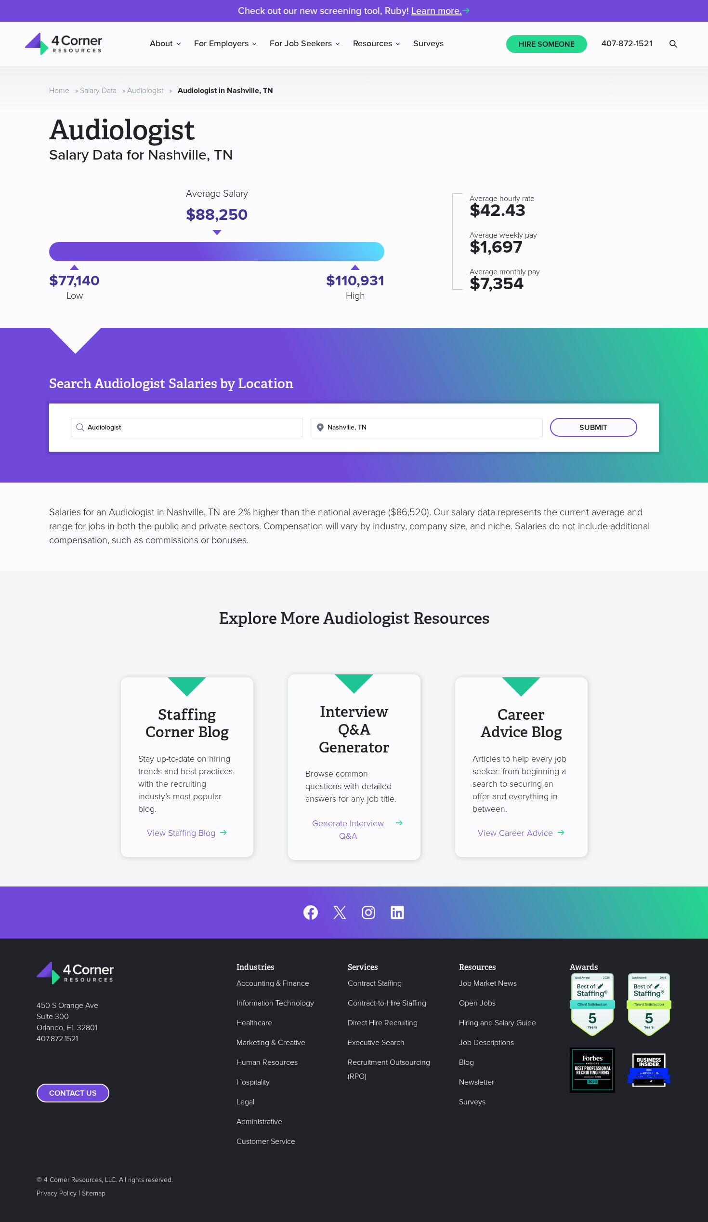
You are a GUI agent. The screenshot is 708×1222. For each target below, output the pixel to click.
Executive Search (376, 1042)
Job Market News (488, 983)
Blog (466, 1062)
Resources (372, 44)
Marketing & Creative (270, 1042)
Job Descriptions (486, 1042)
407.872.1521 (57, 1039)
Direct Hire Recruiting (383, 1023)
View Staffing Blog (181, 833)
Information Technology (275, 1003)
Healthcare (254, 1023)
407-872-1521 (627, 44)
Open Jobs (477, 1003)
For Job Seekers (301, 44)
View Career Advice (515, 833)
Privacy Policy (57, 1193)
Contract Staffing (375, 983)
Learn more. (436, 11)
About (161, 44)
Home (59, 90)
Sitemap (93, 1193)
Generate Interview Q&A (348, 830)
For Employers (221, 44)
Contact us (73, 1093)
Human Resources (267, 1062)
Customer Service (265, 1141)
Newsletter (476, 1082)
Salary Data (98, 90)
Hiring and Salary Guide (497, 1023)
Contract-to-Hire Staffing (387, 1003)
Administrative (259, 1122)
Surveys (428, 44)
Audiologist (145, 90)
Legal (245, 1102)
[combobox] (187, 427)
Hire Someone (547, 44)
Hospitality (253, 1082)
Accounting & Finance (272, 983)
